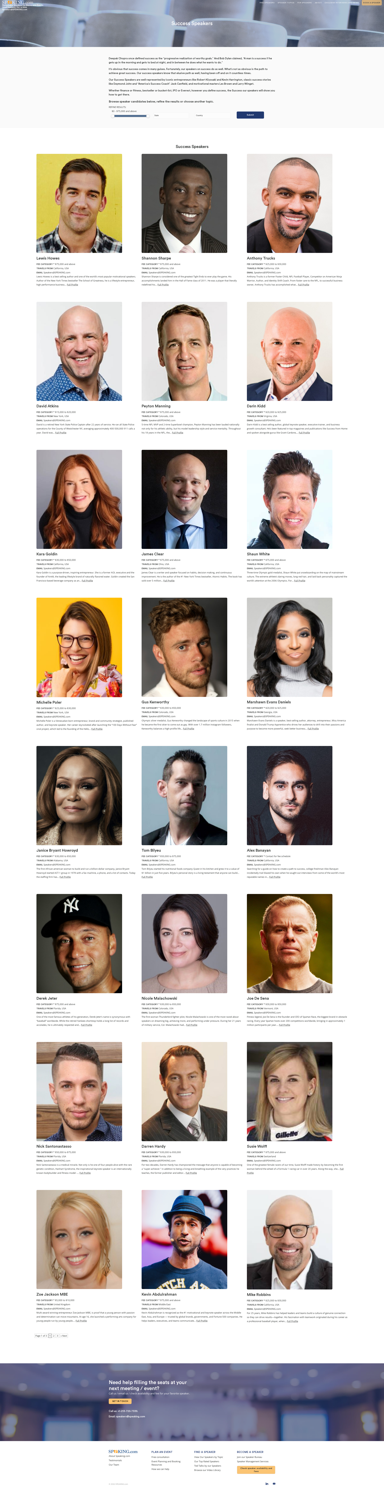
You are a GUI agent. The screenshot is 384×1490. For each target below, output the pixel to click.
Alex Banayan (259, 850)
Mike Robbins (259, 1295)
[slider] (112, 116)
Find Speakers (267, 3)
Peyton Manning (156, 406)
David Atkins (47, 406)
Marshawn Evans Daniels (269, 702)
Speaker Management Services (252, 1461)
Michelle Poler (49, 702)
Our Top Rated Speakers (206, 1461)
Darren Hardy (154, 1146)
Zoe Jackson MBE (52, 1294)
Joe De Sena (258, 998)
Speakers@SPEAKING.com (57, 272)
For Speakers (304, 3)
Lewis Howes (48, 258)
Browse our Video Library (207, 1470)
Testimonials (115, 1460)
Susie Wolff (257, 1146)
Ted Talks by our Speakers (207, 1465)
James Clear (153, 554)
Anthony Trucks (261, 258)
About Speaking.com (119, 1456)
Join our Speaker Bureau (249, 1457)
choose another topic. (199, 101)
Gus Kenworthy (155, 702)
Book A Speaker (371, 3)
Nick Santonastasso (53, 1146)
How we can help (160, 1469)
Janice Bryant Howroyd (57, 850)
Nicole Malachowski (159, 998)
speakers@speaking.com (130, 1416)
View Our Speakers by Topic (208, 1457)
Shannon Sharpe (156, 258)
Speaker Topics (286, 3)
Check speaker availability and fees (256, 1469)
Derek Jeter (46, 998)
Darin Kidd (256, 406)
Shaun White (258, 554)
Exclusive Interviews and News (342, 3)
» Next (64, 1335)
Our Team (114, 1464)
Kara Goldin (46, 554)
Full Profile (72, 284)
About (318, 3)
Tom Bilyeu (151, 850)
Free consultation (160, 1457)
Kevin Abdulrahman (159, 1294)
